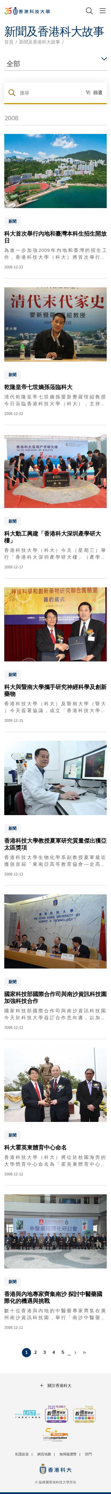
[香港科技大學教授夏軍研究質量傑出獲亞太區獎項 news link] (55, 809)
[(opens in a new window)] (56, 1415)
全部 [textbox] (13, 63)
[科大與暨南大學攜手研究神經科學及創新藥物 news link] (55, 655)
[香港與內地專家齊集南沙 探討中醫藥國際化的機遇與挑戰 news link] (55, 1262)
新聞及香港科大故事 (39, 42)
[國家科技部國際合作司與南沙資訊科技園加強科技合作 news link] (55, 962)
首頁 (8, 42)
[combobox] (55, 64)
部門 (88, 1454)
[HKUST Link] (27, 11)
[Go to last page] (84, 1352)
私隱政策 (22, 1454)
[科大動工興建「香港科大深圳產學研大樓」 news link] (55, 502)
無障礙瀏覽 (68, 1454)
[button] (92, 92)
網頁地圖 (44, 1454)
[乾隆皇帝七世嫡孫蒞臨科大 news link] (55, 351)
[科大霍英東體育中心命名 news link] (55, 1112)
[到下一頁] (75, 1352)
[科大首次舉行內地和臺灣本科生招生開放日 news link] (55, 202)
